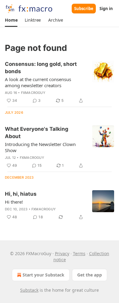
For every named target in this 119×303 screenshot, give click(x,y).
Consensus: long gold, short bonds (41, 67)
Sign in (106, 8)
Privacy (62, 253)
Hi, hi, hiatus (21, 194)
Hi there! (14, 202)
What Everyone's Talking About (36, 132)
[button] (11, 20)
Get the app (89, 275)
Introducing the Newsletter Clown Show (40, 147)
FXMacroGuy (33, 93)
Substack (29, 290)
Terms (79, 253)
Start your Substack (43, 275)
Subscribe (83, 8)
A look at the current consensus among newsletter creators (38, 82)
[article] (59, 82)
